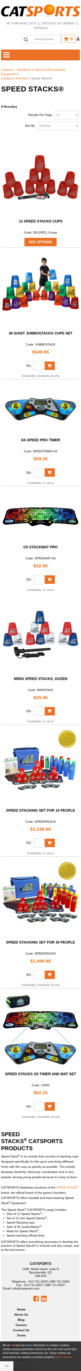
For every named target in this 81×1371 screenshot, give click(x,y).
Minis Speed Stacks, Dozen (40, 679)
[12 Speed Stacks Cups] (40, 177)
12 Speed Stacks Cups (40, 221)
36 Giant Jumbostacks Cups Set (40, 333)
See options (40, 242)
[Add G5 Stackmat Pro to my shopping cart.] (50, 579)
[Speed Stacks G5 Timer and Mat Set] (40, 1030)
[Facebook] (36, 1298)
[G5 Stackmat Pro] (40, 515)
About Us (21, 1314)
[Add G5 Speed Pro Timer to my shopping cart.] (50, 472)
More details (63, 1357)
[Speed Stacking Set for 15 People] (40, 766)
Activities (21, 78)
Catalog (6, 78)
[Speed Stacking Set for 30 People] (40, 898)
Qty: (29, 365)
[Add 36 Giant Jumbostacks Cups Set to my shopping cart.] (50, 366)
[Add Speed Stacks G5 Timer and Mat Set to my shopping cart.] (50, 1106)
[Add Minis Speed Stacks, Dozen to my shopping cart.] (50, 711)
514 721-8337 (33, 1285)
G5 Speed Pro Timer (40, 440)
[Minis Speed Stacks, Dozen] (40, 634)
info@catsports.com (26, 1288)
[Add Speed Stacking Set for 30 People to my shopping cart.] (50, 975)
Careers (21, 1325)
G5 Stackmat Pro (40, 547)
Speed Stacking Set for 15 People (40, 810)
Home (21, 1309)
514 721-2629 (38, 1281)
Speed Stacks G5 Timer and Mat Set (40, 1074)
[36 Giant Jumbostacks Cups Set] (40, 289)
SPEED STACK (67, 1187)
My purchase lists (21, 23)
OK (7, 1366)
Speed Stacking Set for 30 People (40, 942)
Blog (21, 1319)
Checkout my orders (58, 23)
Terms (21, 1335)
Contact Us (21, 1330)
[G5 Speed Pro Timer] (40, 408)
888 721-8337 (55, 1285)
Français (41, 28)
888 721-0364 (60, 1281)
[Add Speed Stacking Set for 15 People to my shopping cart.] (50, 843)
